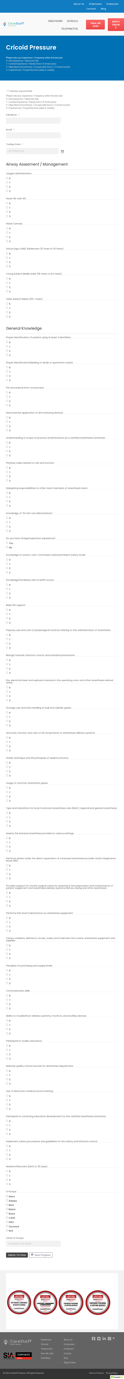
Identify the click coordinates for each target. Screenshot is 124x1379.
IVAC (11, 1222)
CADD (12, 1218)
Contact (91, 8)
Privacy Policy (111, 1373)
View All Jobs (47, 1353)
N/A (11, 1230)
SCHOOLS (72, 21)
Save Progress (42, 1255)
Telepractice (47, 1349)
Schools (44, 1344)
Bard (11, 1205)
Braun (12, 1213)
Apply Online (70, 1362)
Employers (112, 3)
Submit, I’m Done (17, 1255)
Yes (11, 543)
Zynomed (14, 1226)
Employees (95, 3)
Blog (103, 8)
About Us (79, 3)
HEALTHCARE (55, 21)
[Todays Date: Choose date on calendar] (62, 151)
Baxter (12, 1209)
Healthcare (46, 1340)
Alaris (12, 1196)
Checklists (46, 1358)
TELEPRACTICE (69, 28)
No (10, 547)
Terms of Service (96, 1373)
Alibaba (13, 1201)
